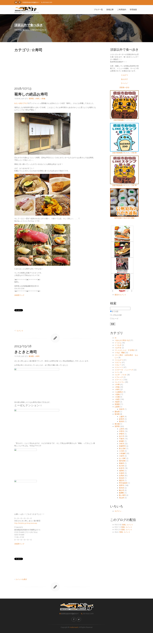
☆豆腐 (117, 397)
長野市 (121, 485)
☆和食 (42, 99)
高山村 (121, 498)
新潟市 (121, 421)
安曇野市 (122, 446)
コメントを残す (21, 579)
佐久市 (121, 436)
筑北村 (121, 478)
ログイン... (119, 511)
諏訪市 (121, 481)
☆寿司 (37, 99)
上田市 (121, 429)
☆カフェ (118, 362)
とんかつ (124, 75)
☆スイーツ (119, 367)
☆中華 (117, 385)
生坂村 (121, 473)
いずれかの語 (117, 315)
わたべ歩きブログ (21, 103)
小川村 (121, 451)
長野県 (31, 99)
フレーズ (115, 319)
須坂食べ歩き (124, 87)
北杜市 (121, 409)
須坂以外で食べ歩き (28, 25)
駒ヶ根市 (122, 495)
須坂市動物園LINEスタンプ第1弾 (124, 185)
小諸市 (121, 456)
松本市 (121, 468)
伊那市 (121, 434)
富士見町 (122, 449)
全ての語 (115, 311)
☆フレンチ (119, 377)
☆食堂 (117, 399)
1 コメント (19, 331)
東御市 (121, 463)
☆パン (117, 372)
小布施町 (122, 453)
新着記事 (110, 9)
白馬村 (121, 476)
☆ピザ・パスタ (120, 375)
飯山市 (121, 490)
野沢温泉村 (123, 483)
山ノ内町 (122, 458)
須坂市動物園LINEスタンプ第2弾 (124, 153)
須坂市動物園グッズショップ (124, 120)
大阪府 (117, 402)
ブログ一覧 (98, 9)
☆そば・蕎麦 (120, 353)
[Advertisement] (55, 68)
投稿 (124, 525)
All (115, 338)
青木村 (121, 488)
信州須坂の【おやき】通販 (124, 218)
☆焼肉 (117, 394)
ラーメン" (124, 83)
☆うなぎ (118, 345)
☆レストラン (120, 382)
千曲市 (121, 439)
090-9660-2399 (88, 614)
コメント (129, 525)
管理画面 (133, 9)
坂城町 (121, 441)
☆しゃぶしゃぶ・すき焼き (125, 350)
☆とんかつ (119, 360)
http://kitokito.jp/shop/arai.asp (25, 523)
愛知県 (117, 412)
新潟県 (31, 356)
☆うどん (118, 343)
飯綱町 (121, 493)
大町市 (121, 444)
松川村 (121, 466)
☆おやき (118, 348)
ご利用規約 (121, 9)
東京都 (117, 424)
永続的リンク (19, 295)
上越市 (121, 417)
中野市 (121, 431)
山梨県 (117, 407)
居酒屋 (117, 404)
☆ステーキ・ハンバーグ (124, 370)
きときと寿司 (25, 352)
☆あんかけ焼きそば (122, 340)
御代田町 (122, 461)
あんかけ (124, 79)
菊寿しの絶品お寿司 (31, 94)
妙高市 (121, 419)
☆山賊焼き (119, 392)
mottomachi (74, 627)
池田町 (121, 471)
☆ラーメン (119, 380)
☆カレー (118, 365)
